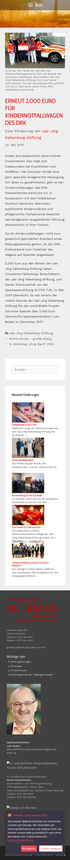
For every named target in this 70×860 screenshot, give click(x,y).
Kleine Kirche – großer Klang (30, 338)
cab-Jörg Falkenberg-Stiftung (31, 333)
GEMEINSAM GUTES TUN (24, 424)
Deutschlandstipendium (23, 460)
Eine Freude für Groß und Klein (26, 527)
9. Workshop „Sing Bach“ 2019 (31, 344)
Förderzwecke (18, 670)
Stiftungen (16, 666)
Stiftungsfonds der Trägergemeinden (31, 674)
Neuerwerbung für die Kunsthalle (27, 495)
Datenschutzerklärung (20, 840)
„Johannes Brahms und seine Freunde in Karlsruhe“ (30, 564)
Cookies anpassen (50, 848)
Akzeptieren (29, 848)
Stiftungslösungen (20, 661)
